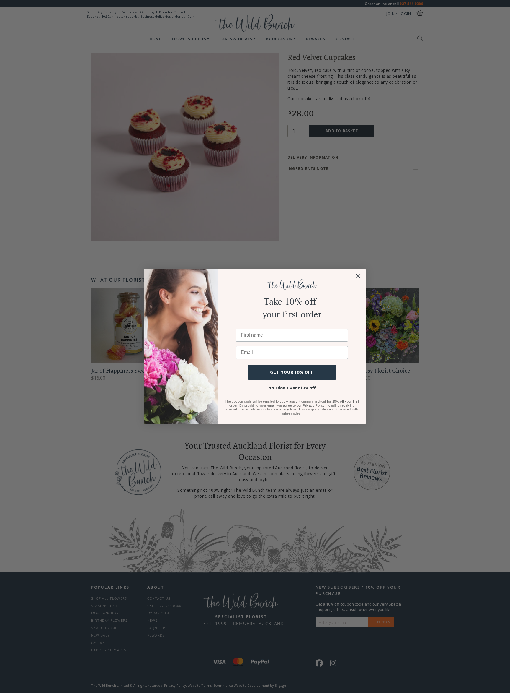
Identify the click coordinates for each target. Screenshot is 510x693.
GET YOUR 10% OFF (292, 372)
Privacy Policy (314, 405)
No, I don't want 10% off (292, 388)
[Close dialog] (358, 276)
